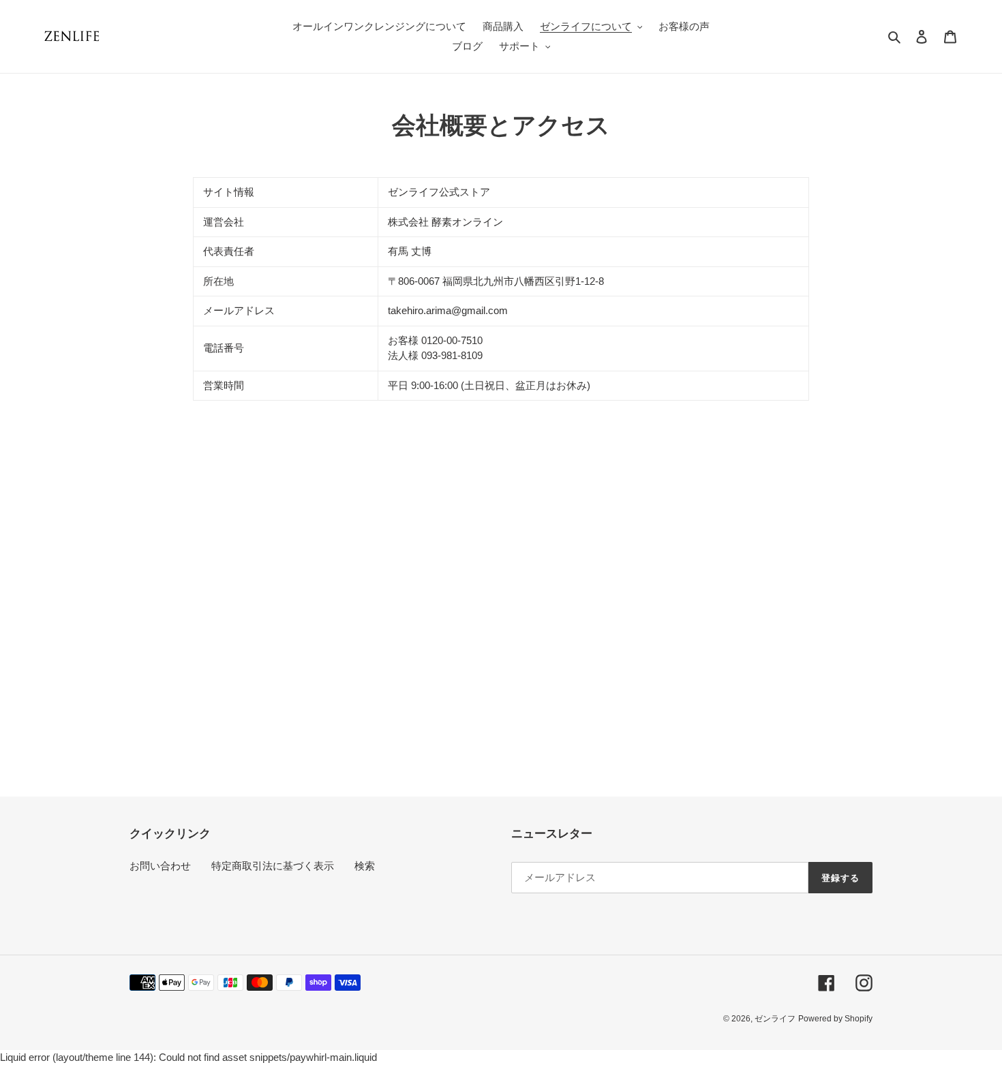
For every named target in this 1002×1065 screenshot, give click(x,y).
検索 (364, 865)
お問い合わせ (160, 865)
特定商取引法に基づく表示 (272, 865)
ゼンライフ (775, 1018)
